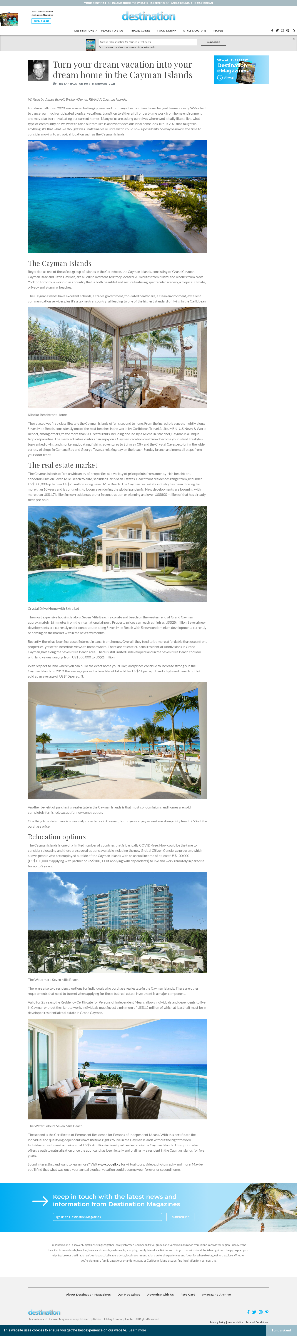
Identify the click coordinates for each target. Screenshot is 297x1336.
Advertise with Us (160, 1294)
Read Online (41, 21)
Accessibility (235, 1322)
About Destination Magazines (88, 1294)
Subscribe (213, 42)
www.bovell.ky (109, 1164)
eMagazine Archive (216, 1294)
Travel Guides (140, 30)
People (218, 30)
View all (229, 78)
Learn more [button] (137, 1330)
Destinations (84, 30)
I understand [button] (281, 1330)
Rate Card (187, 1294)
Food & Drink (166, 30)
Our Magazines (128, 1294)
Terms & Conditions (257, 1322)
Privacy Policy (217, 1322)
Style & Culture (194, 30)
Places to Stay (112, 30)
